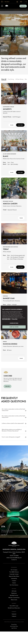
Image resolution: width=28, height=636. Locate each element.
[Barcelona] (7, 6)
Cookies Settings (14, 323)
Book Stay (23, 6)
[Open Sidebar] (2, 6)
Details (11, 125)
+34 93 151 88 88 (14, 555)
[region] (14, 318)
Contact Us (14, 559)
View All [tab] (3, 79)
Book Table (20, 125)
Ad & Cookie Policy (6, 319)
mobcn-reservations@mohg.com (14, 557)
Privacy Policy (14, 319)
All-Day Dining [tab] (19, 79)
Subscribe (7, 386)
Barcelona (7, 1)
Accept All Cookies (14, 326)
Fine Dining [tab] (11, 79)
